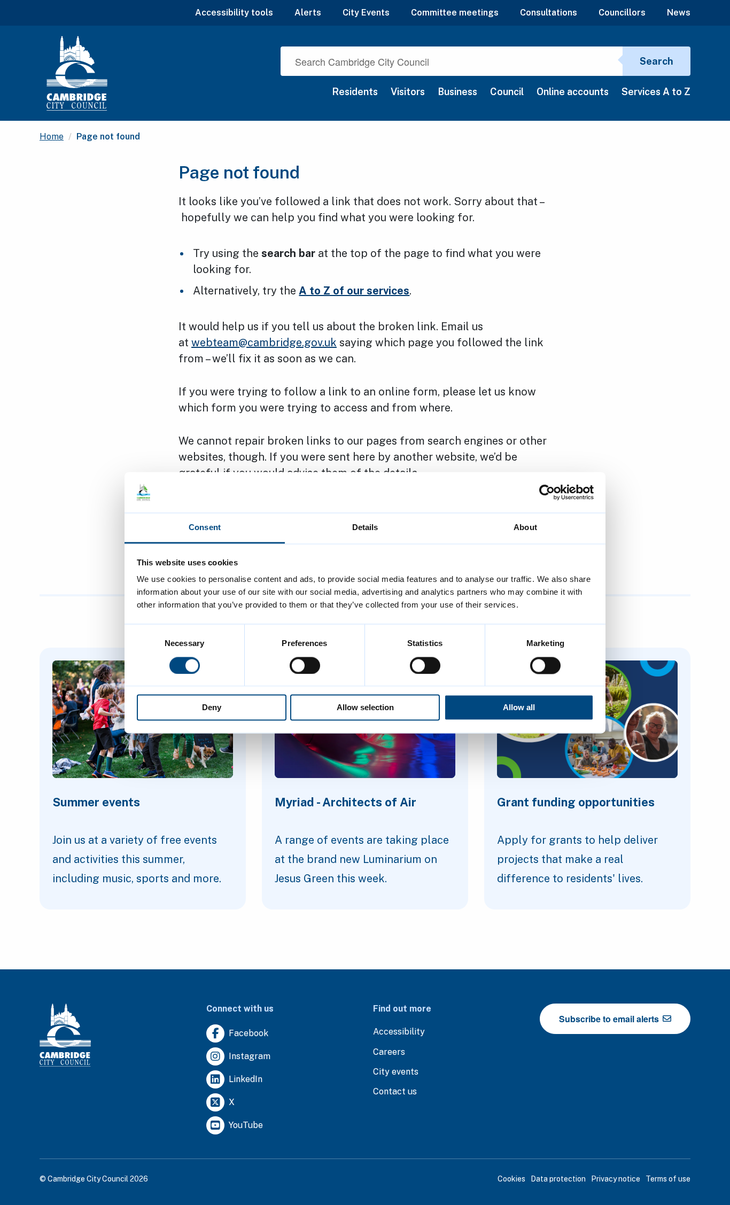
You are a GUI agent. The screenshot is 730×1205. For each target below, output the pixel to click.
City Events (366, 12)
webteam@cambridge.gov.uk (264, 342)
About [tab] (525, 527)
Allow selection (365, 707)
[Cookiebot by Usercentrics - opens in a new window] (547, 492)
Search (656, 61)
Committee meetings (455, 12)
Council (507, 91)
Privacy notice (615, 1179)
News (678, 12)
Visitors (408, 91)
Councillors (622, 12)
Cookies (511, 1179)
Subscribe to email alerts (610, 1019)
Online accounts (573, 91)
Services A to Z (656, 91)
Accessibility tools (234, 12)
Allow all (519, 707)
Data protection (558, 1179)
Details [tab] (365, 527)
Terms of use (668, 1179)
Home (52, 136)
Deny (211, 707)
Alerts (307, 12)
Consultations (548, 12)
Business (457, 91)
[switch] (305, 665)
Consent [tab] (205, 527)
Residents (355, 91)
